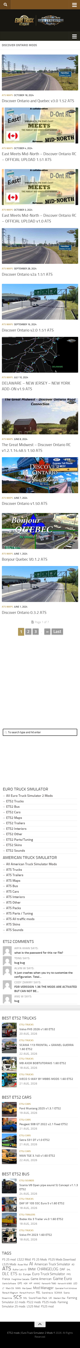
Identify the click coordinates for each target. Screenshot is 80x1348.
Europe (27, 1274)
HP (30, 1283)
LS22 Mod (24, 1259)
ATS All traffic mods (20, 919)
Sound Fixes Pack (38, 1298)
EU (20, 1274)
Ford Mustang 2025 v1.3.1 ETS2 (40, 1108)
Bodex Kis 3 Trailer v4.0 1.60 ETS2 (41, 1219)
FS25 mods (49, 1302)
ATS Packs (13, 908)
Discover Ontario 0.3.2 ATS (24, 612)
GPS (19, 1283)
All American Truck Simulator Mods (31, 864)
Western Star (59, 1298)
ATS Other (13, 902)
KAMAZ (37, 1283)
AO (73, 1264)
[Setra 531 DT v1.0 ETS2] (9, 1140)
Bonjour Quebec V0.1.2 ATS (24, 559)
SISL (25, 1298)
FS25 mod (47, 1306)
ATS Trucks (14, 870)
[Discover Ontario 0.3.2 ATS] (40, 584)
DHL (68, 1269)
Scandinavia (47, 1292)
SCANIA (58, 1292)
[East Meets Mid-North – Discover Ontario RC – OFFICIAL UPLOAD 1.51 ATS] (40, 125)
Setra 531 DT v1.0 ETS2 (34, 1140)
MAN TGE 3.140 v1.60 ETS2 (37, 1155)
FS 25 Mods (39, 1259)
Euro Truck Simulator (48, 1274)
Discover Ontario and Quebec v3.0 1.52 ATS (38, 101)
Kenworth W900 (65, 1283)
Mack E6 (10, 1288)
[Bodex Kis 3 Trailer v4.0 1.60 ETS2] (9, 1220)
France (6, 1279)
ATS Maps (7, 95)
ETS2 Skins (14, 845)
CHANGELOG (47, 1269)
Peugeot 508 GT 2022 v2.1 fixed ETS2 (43, 1124)
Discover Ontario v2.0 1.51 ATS (28, 330)
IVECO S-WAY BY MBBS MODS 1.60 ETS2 (46, 1079)
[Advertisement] (40, 679)
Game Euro (62, 1278)
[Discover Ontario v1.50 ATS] (40, 475)
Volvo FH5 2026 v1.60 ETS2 (37, 1029)
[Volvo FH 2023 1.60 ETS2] (9, 1235)
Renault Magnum (10, 1292)
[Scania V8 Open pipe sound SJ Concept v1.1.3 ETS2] (9, 1186)
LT (3, 1288)
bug (16, 1001)
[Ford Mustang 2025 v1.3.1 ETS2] (9, 1109)
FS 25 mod (9, 1259)
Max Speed (27, 1288)
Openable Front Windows (66, 1288)
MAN (18, 1288)
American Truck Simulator (52, 1264)
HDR (26, 1283)
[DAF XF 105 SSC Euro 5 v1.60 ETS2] (9, 1204)
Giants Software (9, 1283)
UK (50, 1298)
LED (75, 1283)
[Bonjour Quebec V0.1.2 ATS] (40, 531)
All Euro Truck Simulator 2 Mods (29, 796)
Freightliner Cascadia (20, 1279)
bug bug (19, 962)
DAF (62, 1269)
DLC (5, 1273)
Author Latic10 (19, 1269)
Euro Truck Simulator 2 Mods (37, 1332)
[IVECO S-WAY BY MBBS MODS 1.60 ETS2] (9, 1080)
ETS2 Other (14, 834)
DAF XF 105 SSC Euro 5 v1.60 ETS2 (41, 1203)
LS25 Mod (33, 1306)
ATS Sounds (14, 930)
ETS (14, 1273)
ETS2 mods (13, 1332)
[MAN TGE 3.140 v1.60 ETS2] (9, 1156)
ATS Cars (12, 892)
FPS (69, 1274)
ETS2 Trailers (15, 823)
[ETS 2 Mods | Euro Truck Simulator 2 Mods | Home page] (40, 20)
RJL (38, 1292)
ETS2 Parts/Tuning (19, 840)
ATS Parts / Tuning (19, 913)
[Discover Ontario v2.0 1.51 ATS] (40, 302)
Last (57, 631)
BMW (32, 1269)
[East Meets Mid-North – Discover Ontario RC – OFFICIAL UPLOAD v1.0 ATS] (40, 187)
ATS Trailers (14, 875)
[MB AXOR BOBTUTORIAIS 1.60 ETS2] (9, 1064)
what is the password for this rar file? (38, 952)
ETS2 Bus (13, 807)
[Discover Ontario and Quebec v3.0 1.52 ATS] (40, 72)
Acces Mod (23, 1264)
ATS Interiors (15, 897)
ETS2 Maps (14, 818)
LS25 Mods (9, 1264)
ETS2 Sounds (15, 851)
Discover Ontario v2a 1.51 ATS (27, 274)
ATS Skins (13, 924)
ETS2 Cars (13, 812)
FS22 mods (34, 1302)
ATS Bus (12, 886)
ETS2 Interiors (16, 829)
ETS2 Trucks (15, 801)
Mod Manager (43, 1288)
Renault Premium (27, 1293)
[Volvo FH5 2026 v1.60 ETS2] (9, 1030)
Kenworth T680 (49, 1283)
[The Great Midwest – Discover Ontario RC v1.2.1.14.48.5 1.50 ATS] (40, 416)
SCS (17, 1297)
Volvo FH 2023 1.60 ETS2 (35, 1235)
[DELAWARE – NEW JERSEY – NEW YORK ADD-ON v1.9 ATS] (40, 355)
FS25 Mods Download (62, 1259)
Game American (41, 1279)
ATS (6, 1268)
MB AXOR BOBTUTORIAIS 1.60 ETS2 (42, 1063)
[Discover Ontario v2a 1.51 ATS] (40, 246)
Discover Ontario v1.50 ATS (24, 503)
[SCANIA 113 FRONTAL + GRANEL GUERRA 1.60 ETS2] (9, 1045)
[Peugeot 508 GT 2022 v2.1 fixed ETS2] (9, 1125)
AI (31, 1263)
